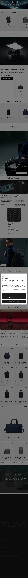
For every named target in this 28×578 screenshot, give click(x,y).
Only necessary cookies (14, 297)
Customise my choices (14, 301)
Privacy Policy (16, 289)
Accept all (14, 294)
